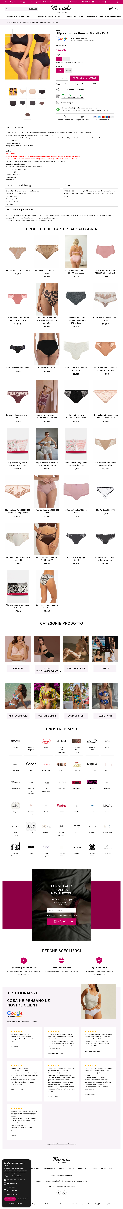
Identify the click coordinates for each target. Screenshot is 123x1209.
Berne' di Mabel (92, 748)
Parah (31, 853)
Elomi (107, 770)
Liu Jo (31, 832)
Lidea (92, 812)
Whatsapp (73, 2)
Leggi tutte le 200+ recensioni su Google (22, 1022)
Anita (58, 30)
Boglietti (16, 770)
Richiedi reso (70, 1186)
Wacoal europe (92, 854)
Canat (31, 770)
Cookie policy (93, 1204)
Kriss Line (76, 812)
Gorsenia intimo (31, 813)
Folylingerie (77, 788)
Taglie (58, 55)
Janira (61, 812)
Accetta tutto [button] (10, 1199)
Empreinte (16, 788)
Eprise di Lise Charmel (31, 791)
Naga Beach (107, 832)
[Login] (116, 9)
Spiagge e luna (61, 854)
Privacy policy (81, 1204)
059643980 (86, 2)
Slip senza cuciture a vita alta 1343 (45, 22)
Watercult (107, 853)
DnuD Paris (92, 770)
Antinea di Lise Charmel (77, 749)
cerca (34, 9)
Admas (15, 747)
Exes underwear (46, 790)
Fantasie (61, 788)
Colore (59, 67)
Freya (92, 788)
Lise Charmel (15, 834)
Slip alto (26, 22)
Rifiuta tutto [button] (22, 1199)
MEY (76, 832)
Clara (61, 770)
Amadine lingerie (31, 748)
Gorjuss (15, 812)
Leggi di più (18, 1176)
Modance (92, 832)
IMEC (46, 812)
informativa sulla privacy (67, 915)
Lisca (107, 812)
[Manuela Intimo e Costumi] (61, 12)
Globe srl (111, 1204)
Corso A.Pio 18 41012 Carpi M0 (76, 1181)
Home (8, 22)
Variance (77, 853)
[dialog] (16, 1183)
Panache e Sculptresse (15, 854)
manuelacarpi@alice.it (103, 2)
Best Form (107, 747)
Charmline (46, 770)
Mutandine (17, 22)
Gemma (107, 788)
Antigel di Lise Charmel (61, 749)
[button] (16, 1203)
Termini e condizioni (56, 1186)
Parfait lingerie (46, 854)
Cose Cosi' (77, 770)
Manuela (46, 832)
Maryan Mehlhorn (61, 834)
